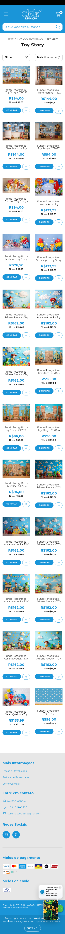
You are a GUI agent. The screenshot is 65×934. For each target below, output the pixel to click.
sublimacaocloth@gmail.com (24, 813)
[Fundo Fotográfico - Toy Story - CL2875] (26, 448)
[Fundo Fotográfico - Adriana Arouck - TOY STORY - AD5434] (26, 620)
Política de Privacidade (15, 777)
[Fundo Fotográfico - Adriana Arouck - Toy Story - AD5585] (26, 392)
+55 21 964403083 (18, 807)
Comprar (11, 110)
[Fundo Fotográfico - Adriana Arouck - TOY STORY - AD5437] (26, 562)
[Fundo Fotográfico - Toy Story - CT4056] (26, 110)
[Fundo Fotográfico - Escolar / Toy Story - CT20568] (26, 219)
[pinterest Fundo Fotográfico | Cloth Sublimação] (16, 834)
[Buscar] (58, 27)
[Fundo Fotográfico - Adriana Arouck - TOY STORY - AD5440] (58, 505)
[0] (58, 15)
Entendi (32, 928)
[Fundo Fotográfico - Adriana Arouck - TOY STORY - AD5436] (58, 562)
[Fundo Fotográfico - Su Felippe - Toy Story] (58, 278)
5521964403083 (17, 800)
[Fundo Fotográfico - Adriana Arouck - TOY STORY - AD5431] (26, 677)
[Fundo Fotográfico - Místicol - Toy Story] (26, 277)
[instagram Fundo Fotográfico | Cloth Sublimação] (6, 834)
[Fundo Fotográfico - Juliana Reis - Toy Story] (58, 222)
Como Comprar (11, 783)
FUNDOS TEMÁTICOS (30, 38)
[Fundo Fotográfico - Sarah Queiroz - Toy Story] (26, 732)
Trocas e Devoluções (14, 771)
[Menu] (6, 14)
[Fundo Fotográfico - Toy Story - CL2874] (58, 448)
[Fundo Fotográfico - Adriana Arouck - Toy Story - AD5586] (58, 335)
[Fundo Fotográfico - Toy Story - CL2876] (58, 391)
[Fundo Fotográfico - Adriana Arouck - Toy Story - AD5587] (26, 335)
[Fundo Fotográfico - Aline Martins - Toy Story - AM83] (58, 111)
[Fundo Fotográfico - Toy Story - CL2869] (26, 504)
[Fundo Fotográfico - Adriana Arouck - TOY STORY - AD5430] (58, 677)
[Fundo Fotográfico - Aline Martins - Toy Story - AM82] (26, 166)
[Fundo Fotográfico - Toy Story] (58, 731)
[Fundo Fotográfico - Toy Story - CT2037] (58, 166)
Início (11, 38)
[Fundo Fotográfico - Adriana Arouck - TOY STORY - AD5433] (58, 620)
